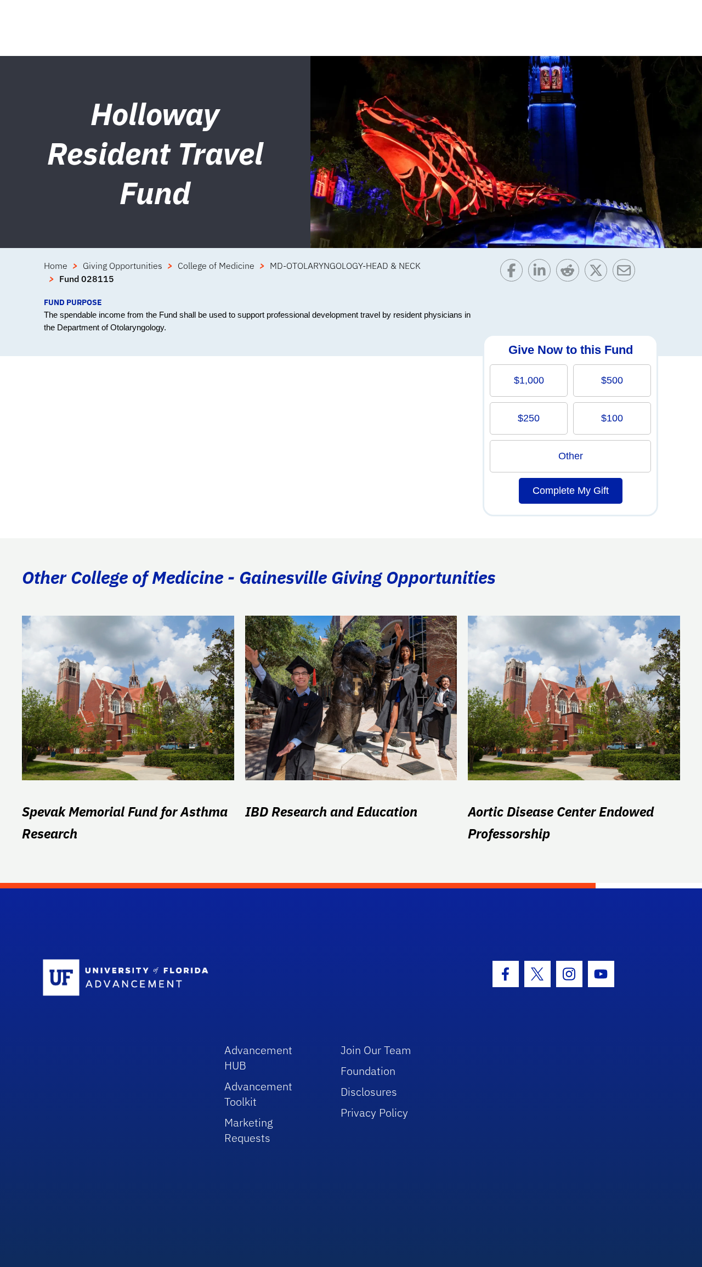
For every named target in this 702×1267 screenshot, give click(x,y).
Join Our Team (376, 1050)
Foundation (368, 1070)
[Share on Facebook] (514, 277)
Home (55, 265)
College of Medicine (216, 265)
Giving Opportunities (122, 265)
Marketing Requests (248, 1130)
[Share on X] (599, 277)
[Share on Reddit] (570, 277)
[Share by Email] (627, 277)
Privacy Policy (374, 1112)
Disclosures (369, 1091)
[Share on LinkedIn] (542, 277)
